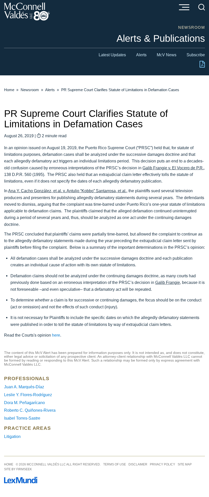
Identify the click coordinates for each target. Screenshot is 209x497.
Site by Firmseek (18, 469)
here (56, 335)
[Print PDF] (202, 66)
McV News (166, 54)
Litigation (12, 436)
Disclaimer (137, 464)
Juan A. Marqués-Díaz (24, 386)
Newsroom (30, 90)
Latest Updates (112, 54)
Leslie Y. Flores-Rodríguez (28, 394)
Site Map (185, 464)
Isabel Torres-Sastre (22, 418)
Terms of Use (114, 464)
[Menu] (184, 7)
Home (9, 90)
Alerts (141, 54)
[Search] (201, 7)
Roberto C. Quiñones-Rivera (30, 410)
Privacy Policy (162, 464)
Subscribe (196, 54)
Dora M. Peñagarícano (24, 402)
